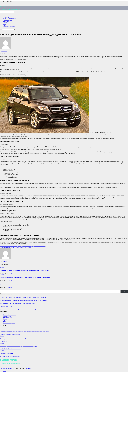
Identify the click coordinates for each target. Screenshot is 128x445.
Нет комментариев (16, 334)
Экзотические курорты (9, 26)
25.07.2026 (3, 356)
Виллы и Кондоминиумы (9, 18)
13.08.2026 (3, 341)
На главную (6, 17)
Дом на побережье (7, 20)
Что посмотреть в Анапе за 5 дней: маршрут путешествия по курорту (18, 284)
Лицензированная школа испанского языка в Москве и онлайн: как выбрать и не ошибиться (25, 277)
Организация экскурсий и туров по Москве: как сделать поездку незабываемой (20, 309)
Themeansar (28, 368)
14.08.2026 (3, 334)
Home (4, 371)
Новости (5, 22)
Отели (4, 24)
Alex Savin (4, 51)
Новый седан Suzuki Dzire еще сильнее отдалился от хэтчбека (15, 247)
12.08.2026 (3, 349)
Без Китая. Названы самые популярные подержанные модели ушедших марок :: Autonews (22, 246)
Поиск (1, 289)
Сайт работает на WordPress (7, 368)
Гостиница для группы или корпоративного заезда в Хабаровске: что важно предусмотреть (24, 270)
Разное (4, 25)
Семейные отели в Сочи (6, 306)
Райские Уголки (4, 6)
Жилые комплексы (7, 21)
